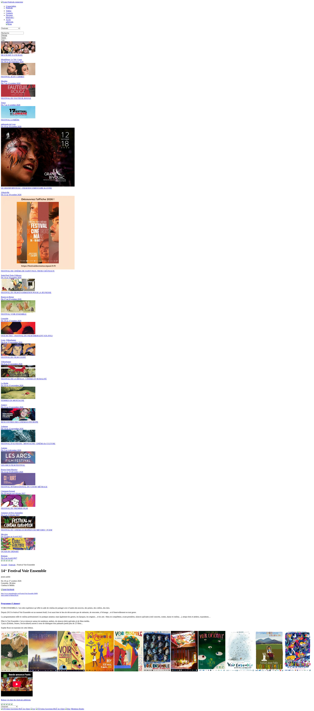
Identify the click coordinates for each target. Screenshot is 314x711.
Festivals (9, 8)
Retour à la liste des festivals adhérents (16, 700)
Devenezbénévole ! (10, 16)
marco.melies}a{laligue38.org (9, 595)
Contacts (9, 13)
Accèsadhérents (9, 21)
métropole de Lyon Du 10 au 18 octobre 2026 (11, 123)
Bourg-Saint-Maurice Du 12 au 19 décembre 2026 (13, 468)
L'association (11, 6)
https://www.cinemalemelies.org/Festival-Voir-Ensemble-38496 (19, 593)
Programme (5, 599)
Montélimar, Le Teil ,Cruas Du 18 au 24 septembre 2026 (12, 58)
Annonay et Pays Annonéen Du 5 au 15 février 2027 (14, 511)
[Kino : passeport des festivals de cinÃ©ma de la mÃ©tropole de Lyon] (9, 24)
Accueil (4, 565)
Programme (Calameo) (10, 603)
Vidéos (8, 11)
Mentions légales (77, 709)
